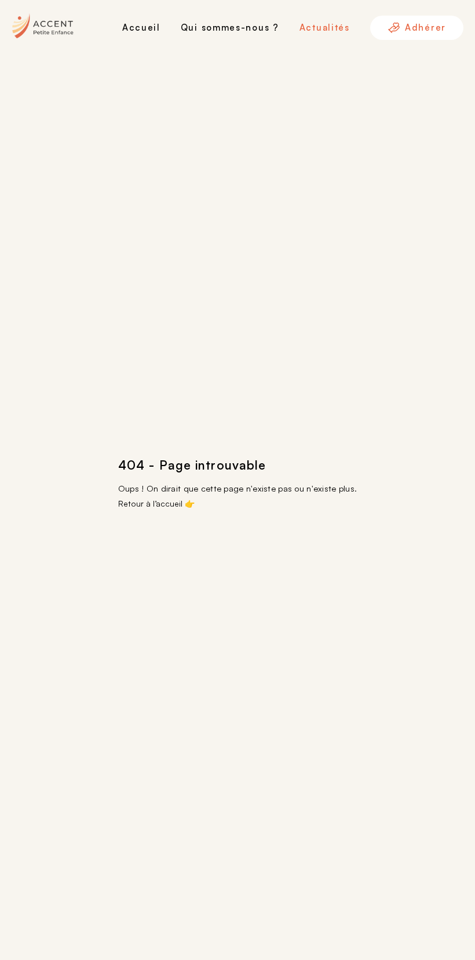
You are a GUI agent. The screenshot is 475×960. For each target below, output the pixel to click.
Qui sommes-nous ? (230, 27)
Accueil (141, 27)
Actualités (324, 27)
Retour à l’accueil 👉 (156, 503)
